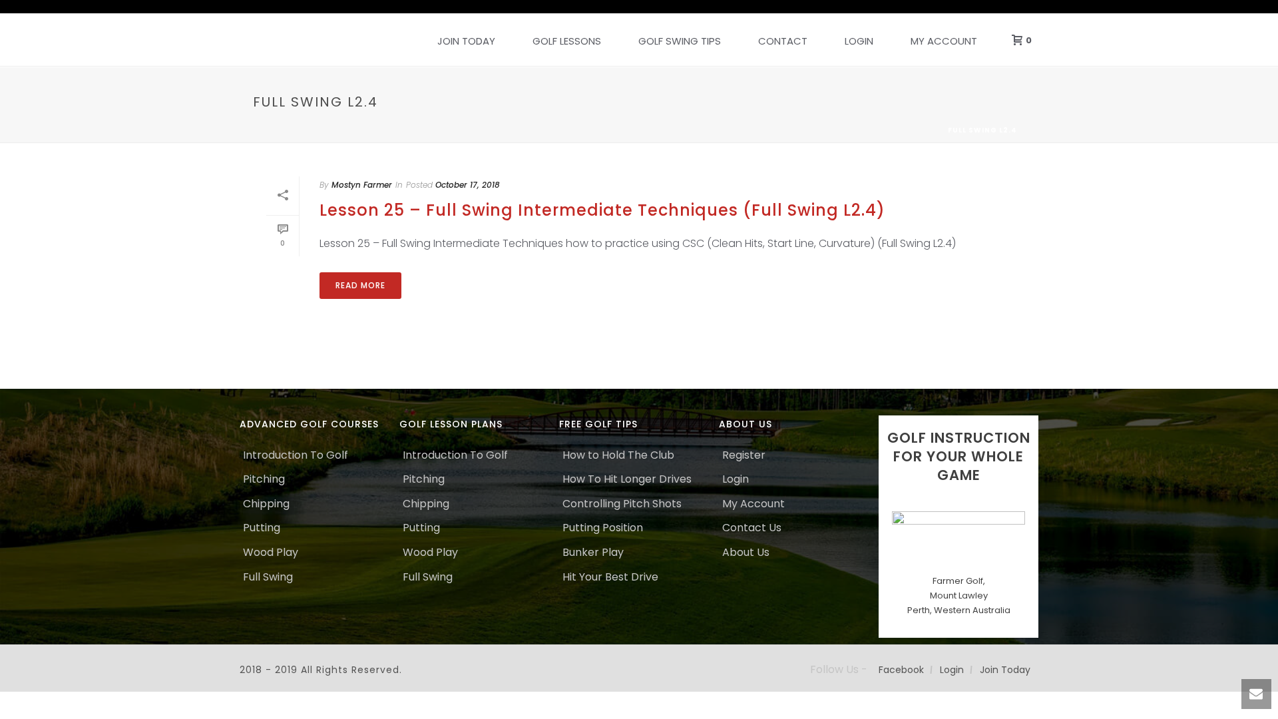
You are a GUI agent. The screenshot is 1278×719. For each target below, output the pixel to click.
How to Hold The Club (618, 455)
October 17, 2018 (467, 184)
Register (743, 455)
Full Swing (268, 577)
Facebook (901, 669)
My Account (944, 41)
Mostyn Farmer (361, 184)
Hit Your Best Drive (610, 577)
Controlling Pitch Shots (622, 503)
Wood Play (270, 552)
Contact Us (751, 527)
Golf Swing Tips (679, 41)
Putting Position (602, 527)
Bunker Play (593, 552)
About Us (745, 552)
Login (859, 41)
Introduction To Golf (295, 455)
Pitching (264, 479)
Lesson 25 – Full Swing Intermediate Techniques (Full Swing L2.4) (602, 210)
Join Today (466, 41)
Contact (782, 41)
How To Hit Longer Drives (627, 479)
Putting (261, 527)
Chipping (266, 503)
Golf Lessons (566, 41)
